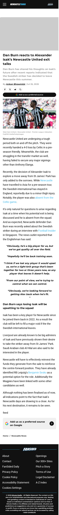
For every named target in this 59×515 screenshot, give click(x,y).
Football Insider (47, 230)
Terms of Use (43, 471)
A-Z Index (41, 482)
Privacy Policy (10, 471)
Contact (6, 461)
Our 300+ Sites (44, 461)
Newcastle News (18, 436)
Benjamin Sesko (37, 372)
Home (5, 436)
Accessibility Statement (15, 482)
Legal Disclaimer (45, 477)
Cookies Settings (11, 487)
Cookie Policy (9, 477)
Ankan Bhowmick (15, 84)
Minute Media (17, 495)
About (5, 455)
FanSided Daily (10, 466)
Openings (41, 455)
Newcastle (46, 180)
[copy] (20, 89)
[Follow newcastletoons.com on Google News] (52, 423)
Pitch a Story (43, 466)
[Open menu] (4, 4)
